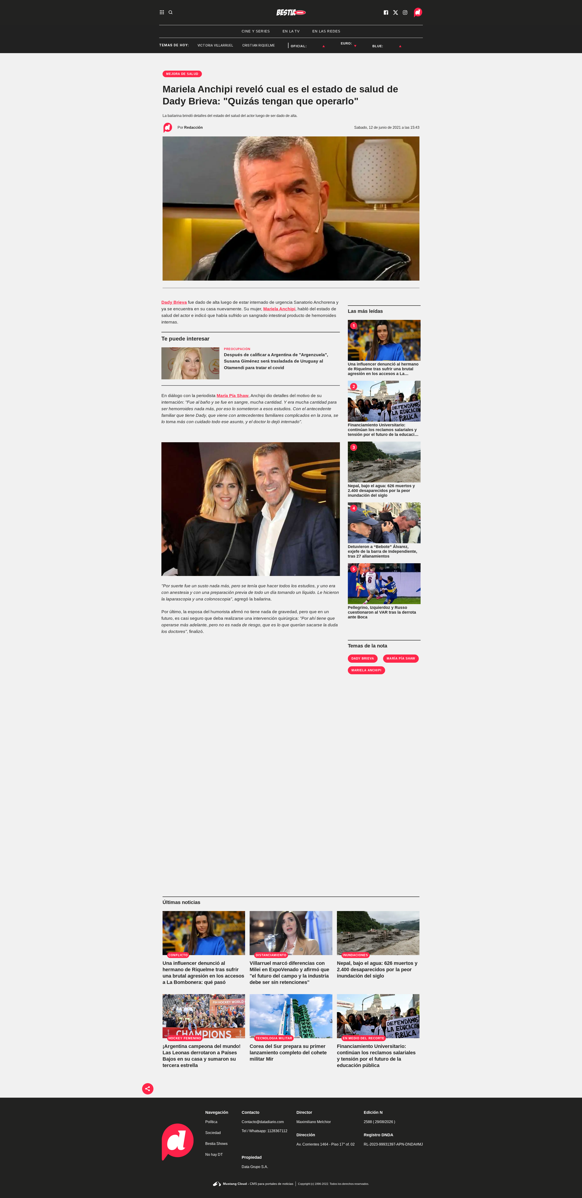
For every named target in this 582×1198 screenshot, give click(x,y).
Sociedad (213, 1133)
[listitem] (316, 43)
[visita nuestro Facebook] (386, 12)
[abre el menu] (162, 13)
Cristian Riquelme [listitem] (234, 45)
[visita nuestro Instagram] (405, 12)
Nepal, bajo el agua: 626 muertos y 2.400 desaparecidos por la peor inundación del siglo (377, 969)
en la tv (291, 31)
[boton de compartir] (147, 1088)
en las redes (326, 31)
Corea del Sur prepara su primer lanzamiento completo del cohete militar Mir (288, 1052)
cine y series (256, 31)
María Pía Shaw (232, 395)
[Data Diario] (418, 12)
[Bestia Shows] (291, 12)
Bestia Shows (216, 1144)
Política (211, 1122)
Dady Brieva (174, 302)
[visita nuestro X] (395, 12)
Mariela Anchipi (279, 308)
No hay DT (214, 1154)
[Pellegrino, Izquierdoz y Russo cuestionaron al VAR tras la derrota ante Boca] (384, 583)
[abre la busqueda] (170, 13)
